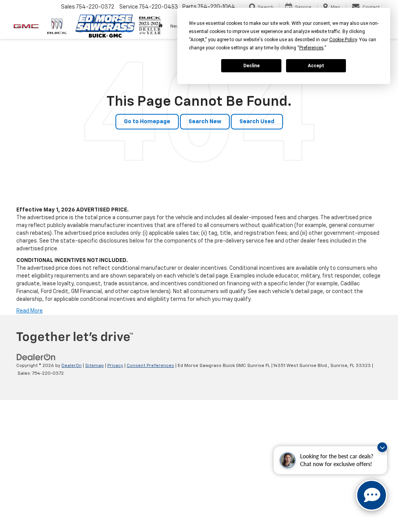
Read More (29, 311)
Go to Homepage (147, 121)
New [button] (175, 26)
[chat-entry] (371, 495)
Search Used (256, 121)
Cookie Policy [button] (343, 39)
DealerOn (71, 365)
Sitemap (94, 365)
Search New (205, 121)
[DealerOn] (36, 357)
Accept (316, 65)
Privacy (115, 365)
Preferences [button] (311, 48)
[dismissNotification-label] (382, 447)
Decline (251, 65)
